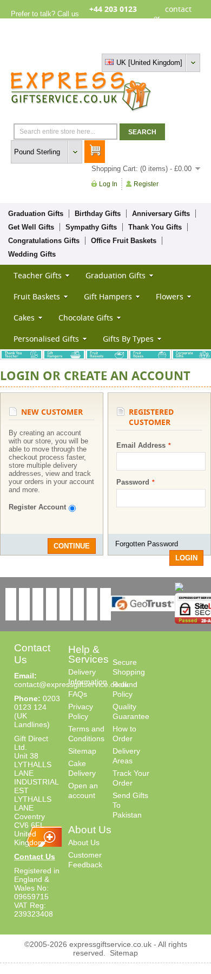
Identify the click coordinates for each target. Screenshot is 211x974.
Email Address (141, 445)
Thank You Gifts (155, 227)
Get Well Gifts (31, 227)
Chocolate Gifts (85, 317)
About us (127, 45)
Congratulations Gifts (44, 241)
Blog (154, 45)
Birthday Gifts (98, 214)
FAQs (77, 694)
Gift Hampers (108, 296)
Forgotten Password (146, 544)
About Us (84, 842)
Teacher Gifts (38, 275)
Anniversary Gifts (161, 214)
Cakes (24, 317)
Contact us (183, 45)
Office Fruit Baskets (123, 241)
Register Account (37, 507)
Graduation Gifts (35, 214)
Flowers (169, 296)
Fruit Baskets (37, 296)
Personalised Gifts (46, 339)
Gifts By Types (128, 339)
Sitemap (82, 751)
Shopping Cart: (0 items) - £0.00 (141, 169)
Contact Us (34, 856)
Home (98, 45)
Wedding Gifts (32, 254)
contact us (178, 18)
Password (132, 482)
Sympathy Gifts (91, 227)
